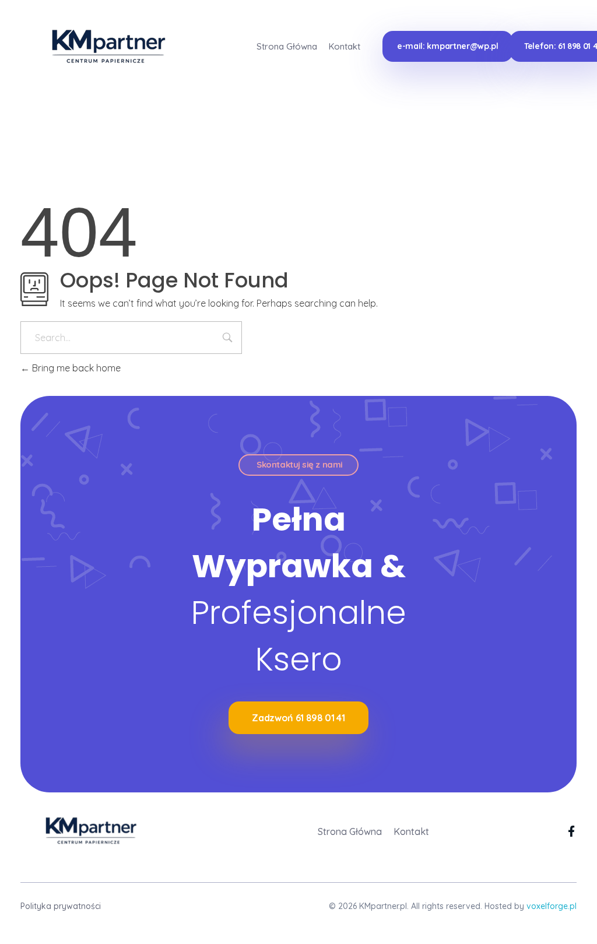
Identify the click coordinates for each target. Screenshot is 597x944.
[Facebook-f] (571, 831)
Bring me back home (75, 368)
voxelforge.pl (551, 906)
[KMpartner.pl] (100, 45)
